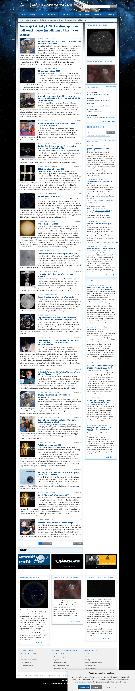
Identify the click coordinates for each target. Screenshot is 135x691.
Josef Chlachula (102, 206)
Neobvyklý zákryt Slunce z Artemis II (101, 249)
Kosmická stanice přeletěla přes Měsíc (56, 297)
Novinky (32, 15)
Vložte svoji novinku (110, 140)
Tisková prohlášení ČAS (28, 654)
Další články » (110, 457)
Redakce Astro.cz (53, 294)
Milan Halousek (52, 39)
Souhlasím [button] (84, 687)
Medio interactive (57, 683)
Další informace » (42, 643)
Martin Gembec (52, 68)
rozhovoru (104, 215)
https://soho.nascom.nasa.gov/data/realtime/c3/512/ (104, 242)
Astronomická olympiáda (29, 660)
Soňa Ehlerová (101, 179)
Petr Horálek (52, 251)
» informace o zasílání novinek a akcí (98, 136)
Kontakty (111, 15)
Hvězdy (87, 654)
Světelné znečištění (59, 654)
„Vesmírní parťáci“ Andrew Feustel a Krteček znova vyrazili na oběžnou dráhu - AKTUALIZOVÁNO (59, 342)
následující (77, 544)
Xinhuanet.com (94, 175)
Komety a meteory (90, 669)
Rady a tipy (56, 660)
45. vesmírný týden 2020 (49, 196)
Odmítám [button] (96, 687)
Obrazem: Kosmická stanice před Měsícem (57, 253)
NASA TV (23, 669)
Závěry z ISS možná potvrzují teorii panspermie (54, 396)
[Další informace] (34, 594)
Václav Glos (51, 121)
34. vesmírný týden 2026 (29, 578)
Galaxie (87, 657)
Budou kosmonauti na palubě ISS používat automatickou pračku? (57, 421)
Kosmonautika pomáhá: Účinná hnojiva (56, 522)
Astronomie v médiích (59, 663)
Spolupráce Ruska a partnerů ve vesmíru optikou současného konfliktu (57, 147)
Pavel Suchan (52, 369)
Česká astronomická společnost (33, 675)
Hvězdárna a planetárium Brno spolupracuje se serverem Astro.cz (66, 675)
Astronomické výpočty (60, 657)
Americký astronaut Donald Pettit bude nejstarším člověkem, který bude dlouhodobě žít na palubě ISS (59, 98)
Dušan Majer (52, 442)
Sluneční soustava (90, 666)
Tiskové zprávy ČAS (27, 657)
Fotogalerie (66, 15)
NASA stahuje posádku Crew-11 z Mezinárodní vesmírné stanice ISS (59, 42)
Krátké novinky (93, 141)
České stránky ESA (27, 666)
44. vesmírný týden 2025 (49, 71)
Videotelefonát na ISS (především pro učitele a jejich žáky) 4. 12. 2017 (59, 373)
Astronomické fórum (59, 669)
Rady (87, 15)
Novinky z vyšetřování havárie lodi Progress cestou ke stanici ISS (58, 473)
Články (22, 15)
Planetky (87, 660)
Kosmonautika (78, 38)
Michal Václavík (52, 166)
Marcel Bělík (51, 221)
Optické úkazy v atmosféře (93, 663)
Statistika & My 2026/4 (102, 211)
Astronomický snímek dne (97, 25)
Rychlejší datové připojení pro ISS (53, 495)
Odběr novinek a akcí (95, 127)
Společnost (97, 15)
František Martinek (53, 392)
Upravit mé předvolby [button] (113, 687)
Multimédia (78, 120)
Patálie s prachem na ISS (49, 445)
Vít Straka (51, 338)
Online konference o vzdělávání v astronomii (99, 182)
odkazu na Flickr (110, 268)
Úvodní (22, 20)
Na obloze (51, 15)
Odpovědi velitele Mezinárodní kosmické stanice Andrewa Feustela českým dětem (57, 318)
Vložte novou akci (111, 87)
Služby (79, 15)
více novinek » (110, 275)
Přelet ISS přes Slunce (48, 224)
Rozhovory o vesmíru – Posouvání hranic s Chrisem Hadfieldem (57, 124)
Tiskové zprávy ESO (27, 663)
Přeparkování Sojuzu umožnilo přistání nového (56, 275)
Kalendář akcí (93, 88)
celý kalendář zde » (108, 121)
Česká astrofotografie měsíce (99, 61)
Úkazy (80, 68)
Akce (41, 15)
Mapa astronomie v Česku (61, 666)
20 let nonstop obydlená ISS (51, 169)
